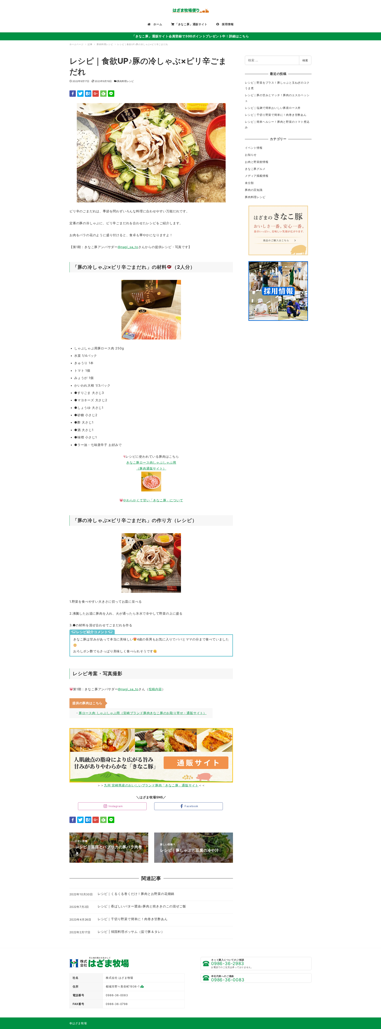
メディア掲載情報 (256, 175)
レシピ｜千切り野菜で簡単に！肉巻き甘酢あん (276, 114)
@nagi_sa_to (128, 247)
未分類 (249, 183)
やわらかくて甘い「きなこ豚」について (153, 500)
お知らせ (251, 154)
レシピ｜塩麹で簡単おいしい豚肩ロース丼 (273, 107)
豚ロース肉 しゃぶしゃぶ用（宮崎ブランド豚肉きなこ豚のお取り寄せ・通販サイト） (143, 713)
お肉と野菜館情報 (256, 161)
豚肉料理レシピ (125, 81)
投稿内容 (155, 689)
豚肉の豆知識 (254, 189)
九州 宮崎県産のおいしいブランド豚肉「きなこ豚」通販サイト (151, 785)
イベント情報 (254, 147)
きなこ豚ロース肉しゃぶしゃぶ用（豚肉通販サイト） (151, 465)
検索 (305, 60)
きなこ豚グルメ (255, 168)
